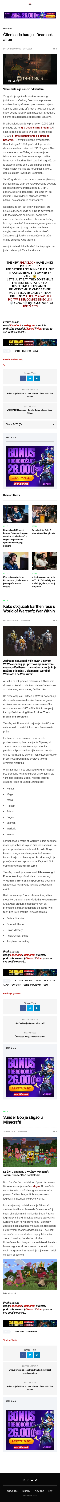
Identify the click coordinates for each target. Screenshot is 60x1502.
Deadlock (7, 29)
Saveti (6, 985)
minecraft (19, 1332)
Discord (29, 328)
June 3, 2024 (30, 306)
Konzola (26, 1491)
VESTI (5, 526)
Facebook (16, 325)
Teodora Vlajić (9, 1131)
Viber (39, 328)
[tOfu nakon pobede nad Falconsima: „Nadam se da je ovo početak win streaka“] (15, 561)
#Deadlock (27, 262)
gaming (38, 981)
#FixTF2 (31, 296)
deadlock (26, 351)
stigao (36, 1186)
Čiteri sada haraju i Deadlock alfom (30, 1037)
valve (35, 351)
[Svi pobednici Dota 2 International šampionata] (44, 514)
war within (16, 985)
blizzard (19, 981)
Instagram (30, 325)
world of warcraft (32, 985)
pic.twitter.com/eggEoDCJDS (30, 299)
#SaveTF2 (44, 296)
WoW (46, 985)
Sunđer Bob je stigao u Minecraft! (30, 1023)
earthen (28, 981)
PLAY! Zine (39, 1491)
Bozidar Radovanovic (12, 49)
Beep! (50, 1491)
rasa (52, 981)
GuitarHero (12, 1491)
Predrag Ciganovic (11, 620)
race (46, 981)
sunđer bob (31, 1332)
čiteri (17, 351)
